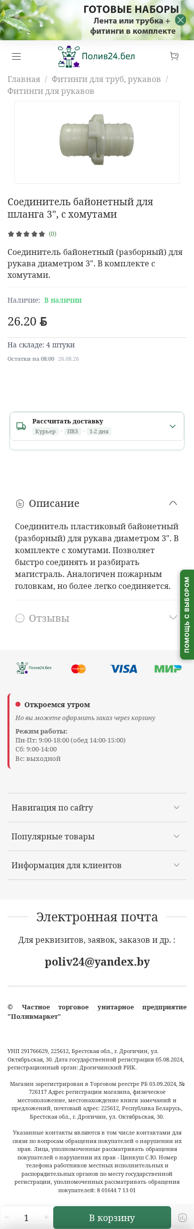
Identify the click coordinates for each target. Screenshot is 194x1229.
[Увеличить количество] (46, 1218)
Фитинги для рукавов (51, 90)
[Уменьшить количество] (6, 1218)
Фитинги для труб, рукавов (106, 79)
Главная (23, 79)
